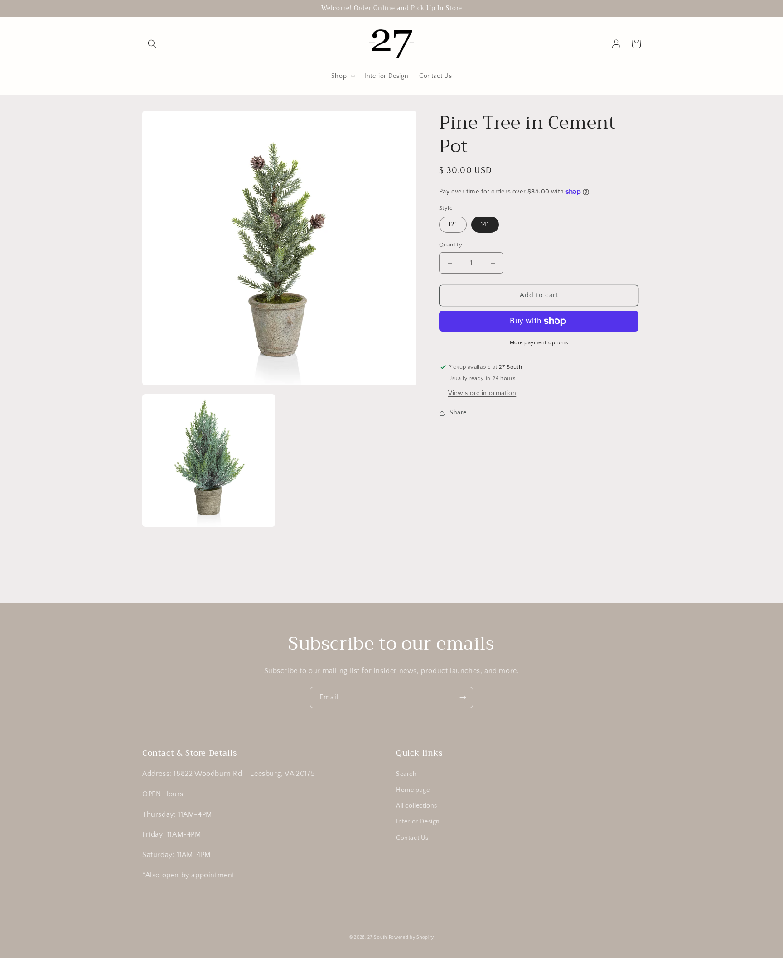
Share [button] (458, 412)
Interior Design (418, 821)
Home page (413, 790)
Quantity (450, 245)
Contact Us (412, 838)
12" (453, 225)
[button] (152, 44)
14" (485, 225)
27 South (377, 937)
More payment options (539, 343)
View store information (482, 393)
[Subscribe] (463, 697)
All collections (416, 805)
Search (406, 774)
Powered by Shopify (411, 937)
